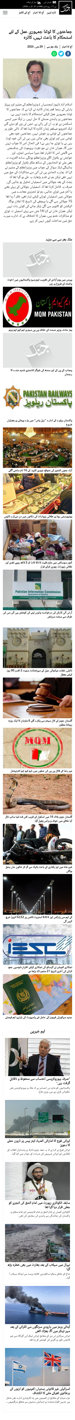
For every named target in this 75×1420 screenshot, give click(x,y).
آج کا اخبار (38, 12)
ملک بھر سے (52, 47)
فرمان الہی (47, 2)
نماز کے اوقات (31, 2)
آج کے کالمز (24, 12)
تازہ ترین (51, 12)
